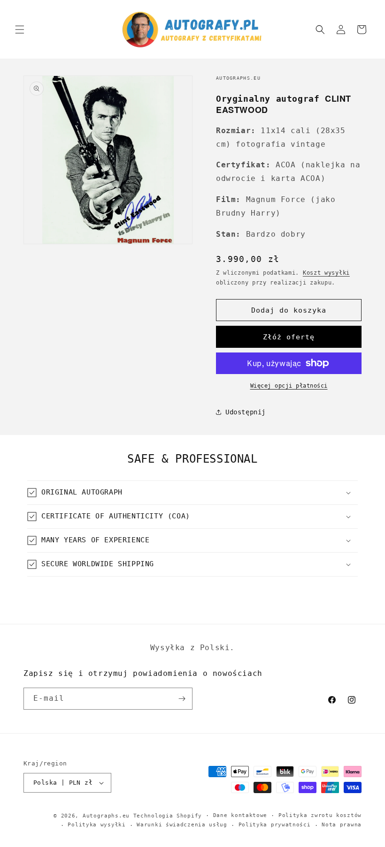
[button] (19, 29)
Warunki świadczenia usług (182, 825)
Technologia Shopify (167, 816)
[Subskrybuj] (181, 699)
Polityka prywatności (275, 825)
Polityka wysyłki (96, 825)
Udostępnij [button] (245, 412)
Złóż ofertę (289, 337)
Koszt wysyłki (326, 273)
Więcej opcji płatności (289, 385)
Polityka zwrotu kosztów (320, 815)
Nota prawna (342, 825)
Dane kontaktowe (240, 815)
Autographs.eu (106, 816)
